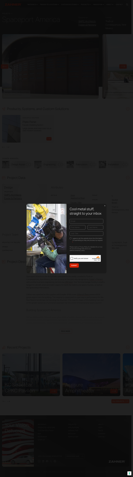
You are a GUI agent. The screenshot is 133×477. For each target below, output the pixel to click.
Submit (74, 265)
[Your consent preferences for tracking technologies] (129, 473)
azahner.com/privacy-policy (77, 250)
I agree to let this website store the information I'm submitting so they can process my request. (87, 240)
